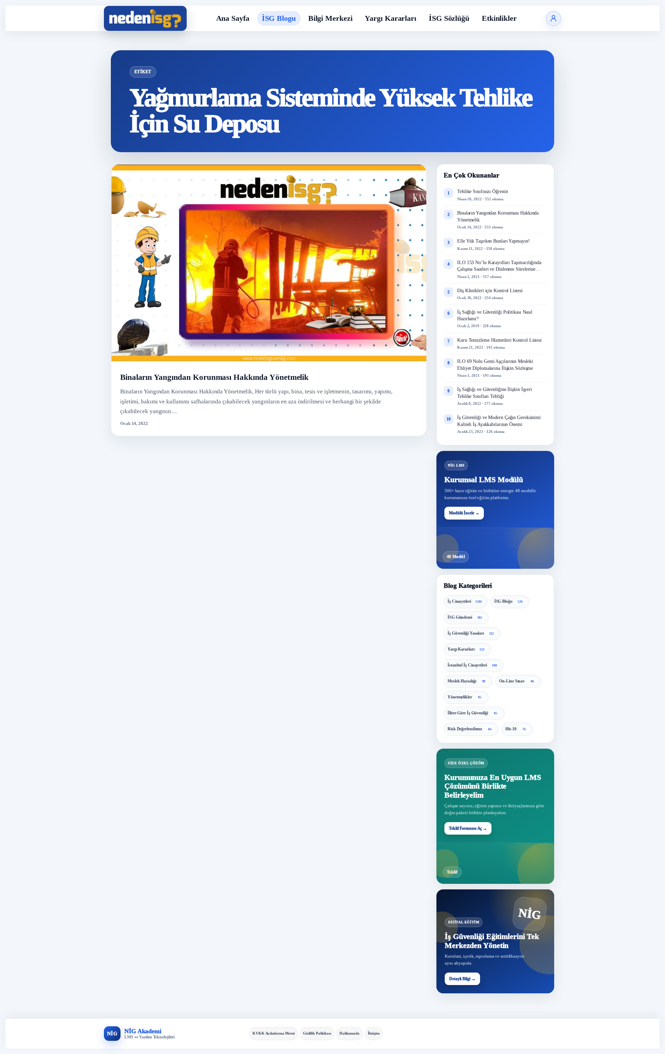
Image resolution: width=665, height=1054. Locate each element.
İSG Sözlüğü (449, 18)
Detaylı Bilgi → (462, 978)
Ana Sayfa (232, 18)
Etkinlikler (499, 18)
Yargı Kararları (390, 18)
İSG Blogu (279, 18)
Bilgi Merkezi (330, 18)
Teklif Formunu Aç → (468, 828)
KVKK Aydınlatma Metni (273, 1033)
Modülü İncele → (464, 513)
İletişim (374, 1033)
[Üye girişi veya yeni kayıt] (553, 18)
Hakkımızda (349, 1033)
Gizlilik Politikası (317, 1033)
